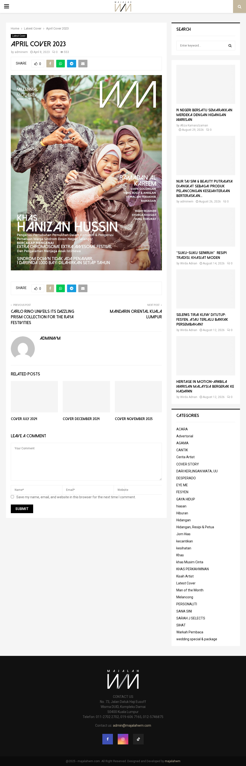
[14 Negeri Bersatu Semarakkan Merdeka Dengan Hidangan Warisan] (205, 84)
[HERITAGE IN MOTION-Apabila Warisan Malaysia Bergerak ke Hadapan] (205, 355)
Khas (180, 555)
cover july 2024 (24, 419)
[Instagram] (123, 739)
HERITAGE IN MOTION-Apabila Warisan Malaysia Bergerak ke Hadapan (205, 386)
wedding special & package (196, 639)
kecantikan (184, 541)
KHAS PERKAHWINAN (192, 569)
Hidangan (183, 520)
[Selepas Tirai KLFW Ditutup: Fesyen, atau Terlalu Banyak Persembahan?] (205, 289)
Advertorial (184, 436)
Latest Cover (19, 36)
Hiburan (182, 513)
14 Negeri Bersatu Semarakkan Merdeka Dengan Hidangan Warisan (204, 115)
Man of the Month (189, 590)
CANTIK (182, 450)
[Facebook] (107, 739)
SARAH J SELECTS (190, 618)
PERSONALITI (186, 604)
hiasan (181, 506)
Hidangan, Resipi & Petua (195, 527)
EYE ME (182, 485)
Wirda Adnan (188, 263)
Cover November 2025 (134, 419)
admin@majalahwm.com (132, 725)
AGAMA (182, 443)
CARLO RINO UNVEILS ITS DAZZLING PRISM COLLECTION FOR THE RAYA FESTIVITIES (42, 317)
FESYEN (182, 492)
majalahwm (172, 761)
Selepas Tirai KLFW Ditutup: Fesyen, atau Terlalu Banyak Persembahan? (202, 319)
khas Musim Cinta (189, 562)
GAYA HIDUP (185, 499)
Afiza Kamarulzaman (194, 125)
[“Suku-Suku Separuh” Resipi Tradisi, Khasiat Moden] (205, 227)
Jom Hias (183, 534)
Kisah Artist (185, 576)
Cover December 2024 (81, 419)
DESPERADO (186, 478)
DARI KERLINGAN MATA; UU (197, 471)
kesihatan (183, 548)
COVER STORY (187, 464)
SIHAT (181, 625)
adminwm (21, 52)
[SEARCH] (230, 45)
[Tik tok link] (138, 739)
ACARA (182, 429)
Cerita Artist (185, 457)
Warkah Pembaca (189, 632)
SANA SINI (184, 611)
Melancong (184, 597)
